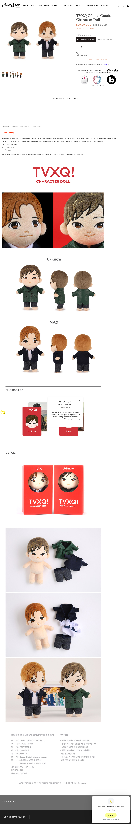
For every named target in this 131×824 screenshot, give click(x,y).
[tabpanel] (65, 461)
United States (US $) (14, 817)
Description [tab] (6, 127)
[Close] (80, 401)
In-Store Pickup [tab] (25, 127)
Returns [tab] (15, 127)
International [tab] (37, 127)
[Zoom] (34, 42)
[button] (34, 5)
